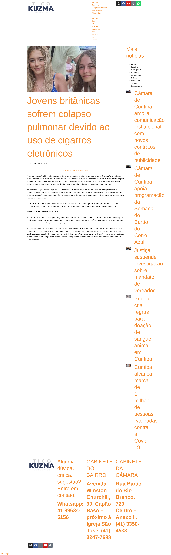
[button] (5, 554)
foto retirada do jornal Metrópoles (75, 170)
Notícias (95, 2)
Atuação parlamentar (99, 8)
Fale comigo (96, 13)
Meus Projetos (97, 10)
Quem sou (95, 5)
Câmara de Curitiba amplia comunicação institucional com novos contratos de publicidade (149, 126)
